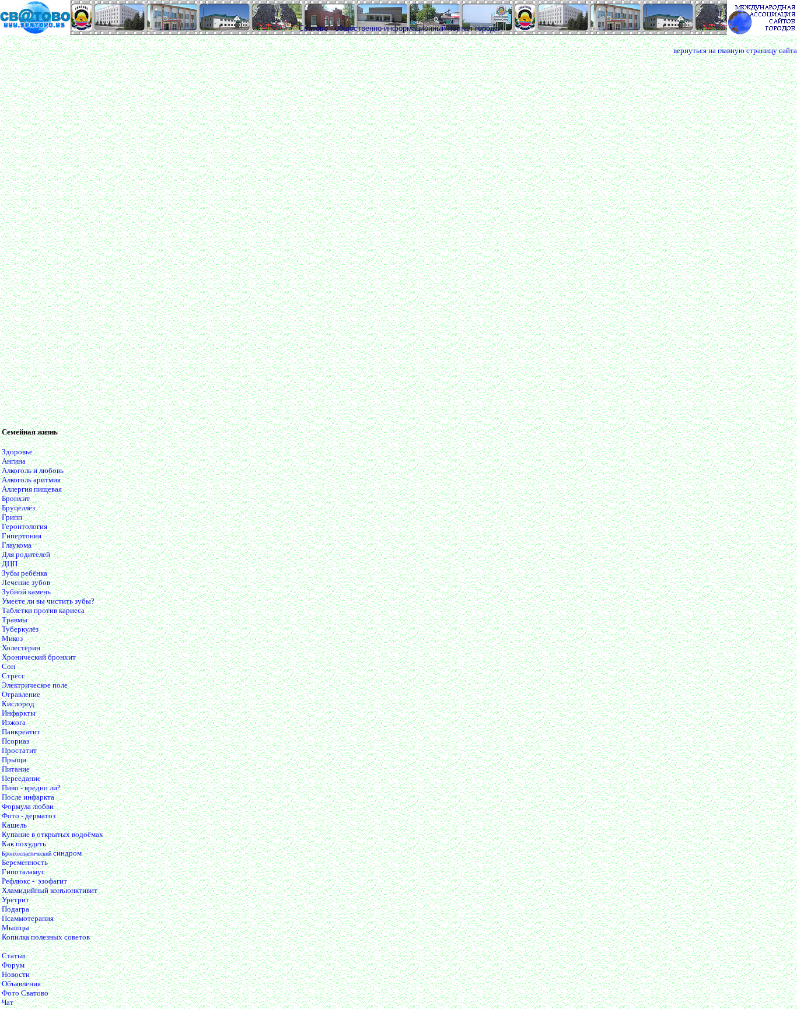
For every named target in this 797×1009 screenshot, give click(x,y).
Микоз (12, 638)
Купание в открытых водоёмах (52, 834)
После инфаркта (28, 797)
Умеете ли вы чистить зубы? (48, 601)
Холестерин (21, 647)
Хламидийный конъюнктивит (49, 890)
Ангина (14, 461)
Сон (8, 666)
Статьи (13, 955)
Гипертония (21, 535)
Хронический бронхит (39, 657)
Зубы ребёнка (24, 573)
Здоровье (17, 451)
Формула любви (28, 806)
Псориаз (15, 741)
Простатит (19, 750)
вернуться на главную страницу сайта (735, 50)
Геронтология (24, 526)
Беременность (25, 862)
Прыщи (14, 759)
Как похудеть (24, 843)
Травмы (14, 619)
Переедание (21, 778)
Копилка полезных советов (46, 937)
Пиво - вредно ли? (31, 787)
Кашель (14, 825)
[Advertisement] (48, 243)
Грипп (12, 517)
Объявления (21, 983)
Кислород (18, 703)
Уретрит (15, 899)
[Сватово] (35, 32)
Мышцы (15, 927)
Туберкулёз (20, 629)
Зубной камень (26, 591)
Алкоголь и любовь (33, 470)
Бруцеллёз (18, 507)
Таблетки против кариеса (43, 610)
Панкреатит (21, 731)
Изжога (14, 722)
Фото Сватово (25, 993)
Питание (16, 769)
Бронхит (16, 498)
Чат (7, 1002)
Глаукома (17, 545)
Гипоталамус (23, 871)
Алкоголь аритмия (31, 479)
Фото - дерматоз (28, 815)
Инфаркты (19, 713)
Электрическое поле (35, 685)
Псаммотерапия (28, 918)
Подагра (15, 909)
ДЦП (10, 563)
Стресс (13, 675)
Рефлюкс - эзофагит (34, 881)
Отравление (21, 694)
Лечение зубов (26, 582)
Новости (16, 974)
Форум (13, 965)
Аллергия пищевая (32, 489)
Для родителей (26, 554)
